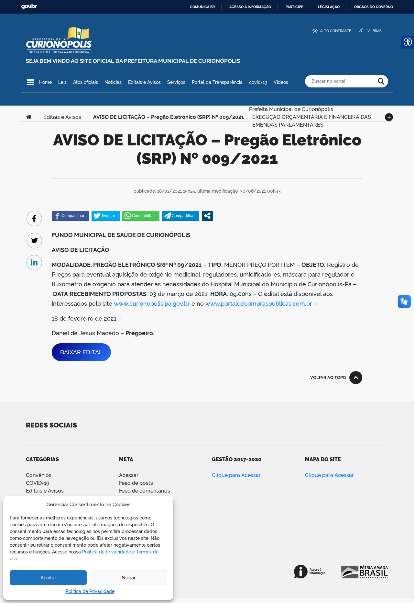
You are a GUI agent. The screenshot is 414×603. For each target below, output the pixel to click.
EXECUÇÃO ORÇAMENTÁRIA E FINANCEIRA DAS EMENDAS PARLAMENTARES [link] (311, 116)
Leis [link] (62, 82)
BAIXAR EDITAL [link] (81, 352)
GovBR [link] (29, 7)
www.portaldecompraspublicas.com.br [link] (258, 303)
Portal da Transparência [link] (217, 82)
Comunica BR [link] (202, 7)
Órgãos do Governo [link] (373, 7)
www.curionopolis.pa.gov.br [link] (152, 303)
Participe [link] (294, 7)
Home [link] (45, 82)
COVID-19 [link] (37, 483)
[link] (28, 117)
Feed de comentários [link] (144, 491)
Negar (129, 578)
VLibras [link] (374, 31)
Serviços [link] (176, 82)
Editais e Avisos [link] (144, 82)
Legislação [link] (329, 7)
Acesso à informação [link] (250, 7)
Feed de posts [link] (136, 483)
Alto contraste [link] (335, 31)
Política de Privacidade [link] (90, 591)
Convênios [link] (38, 475)
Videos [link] (281, 82)
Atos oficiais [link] (85, 82)
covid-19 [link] (258, 82)
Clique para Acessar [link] (236, 475)
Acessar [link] (128, 475)
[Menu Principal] (30, 82)
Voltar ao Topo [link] (328, 377)
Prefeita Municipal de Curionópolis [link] (291, 108)
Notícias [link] (113, 82)
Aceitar (48, 578)
